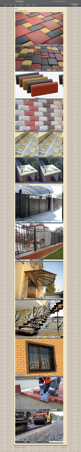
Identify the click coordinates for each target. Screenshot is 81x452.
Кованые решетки (39, 375)
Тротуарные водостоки (39, 156)
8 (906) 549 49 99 (74, 4)
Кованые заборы (39, 260)
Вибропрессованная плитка (39, 70)
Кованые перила (39, 337)
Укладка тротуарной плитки (39, 410)
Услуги (10, 4)
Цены (15, 4)
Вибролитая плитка (39, 44)
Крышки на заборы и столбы (39, 182)
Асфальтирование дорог (39, 441)
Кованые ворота (39, 221)
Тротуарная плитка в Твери (21, 447)
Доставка (27, 4)
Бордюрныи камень (39, 98)
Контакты (33, 4)
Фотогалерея (21, 4)
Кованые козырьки (39, 298)
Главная (5, 4)
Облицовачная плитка (39, 130)
